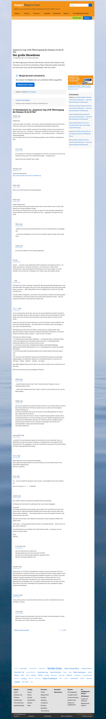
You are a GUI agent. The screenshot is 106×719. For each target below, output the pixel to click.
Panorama (44, 689)
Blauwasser (54, 675)
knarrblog (47, 675)
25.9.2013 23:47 (19, 225)
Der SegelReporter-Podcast (85, 691)
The (15, 703)
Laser (31, 681)
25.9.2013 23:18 (16, 568)
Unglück (17, 682)
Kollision (82, 678)
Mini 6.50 (31, 678)
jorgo (70, 114)
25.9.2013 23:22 (16, 457)
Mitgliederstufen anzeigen (25, 84)
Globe (20, 700)
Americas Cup (19, 672)
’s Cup (20, 695)
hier (47, 103)
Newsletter (57, 689)
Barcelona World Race (30, 672)
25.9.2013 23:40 (16, 201)
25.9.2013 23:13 (16, 596)
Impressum (16, 716)
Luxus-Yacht (62, 675)
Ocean (18, 703)
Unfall (70, 672)
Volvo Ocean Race (71, 668)
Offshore (16, 697)
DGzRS (27, 675)
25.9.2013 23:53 (16, 187)
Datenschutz (31, 716)
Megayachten (45, 695)
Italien (29, 705)
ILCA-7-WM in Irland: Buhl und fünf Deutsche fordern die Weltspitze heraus (80, 134)
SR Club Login (77, 18)
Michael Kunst (72, 700)
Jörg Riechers (77, 675)
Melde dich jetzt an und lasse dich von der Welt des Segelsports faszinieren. (79, 88)
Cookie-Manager (47, 716)
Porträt (64, 672)
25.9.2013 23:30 (16, 282)
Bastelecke (44, 708)
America (16, 695)
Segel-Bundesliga (55, 672)
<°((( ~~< (15, 308)
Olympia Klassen (86, 668)
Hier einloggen (31, 92)
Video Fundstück (50, 678)
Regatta (16, 689)
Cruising (23, 678)
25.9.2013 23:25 (16, 310)
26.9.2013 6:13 (18, 247)
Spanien (29, 703)
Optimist (66, 678)
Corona (16, 668)
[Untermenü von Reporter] (69, 13)
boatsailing (16, 595)
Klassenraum (58, 692)
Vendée (16, 700)
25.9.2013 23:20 (16, 497)
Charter (29, 692)
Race (21, 703)
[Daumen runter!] (13, 144)
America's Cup (43, 672)
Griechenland (31, 700)
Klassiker (43, 697)
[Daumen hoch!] (13, 142)
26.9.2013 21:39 (19, 150)
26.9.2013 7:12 (16, 117)
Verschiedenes (45, 711)
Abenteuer (89, 678)
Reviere (29, 695)
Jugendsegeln (74, 678)
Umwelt (90, 672)
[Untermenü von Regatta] (20, 13)
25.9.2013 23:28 (19, 613)
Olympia (33, 675)
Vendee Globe (54, 668)
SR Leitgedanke (72, 692)
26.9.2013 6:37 (18, 402)
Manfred (71, 106)
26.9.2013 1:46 (16, 170)
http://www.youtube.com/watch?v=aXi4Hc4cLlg (27, 175)
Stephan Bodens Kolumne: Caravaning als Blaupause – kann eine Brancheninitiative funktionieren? (80, 100)
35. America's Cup (87, 675)
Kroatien (29, 697)
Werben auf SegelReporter (66, 716)
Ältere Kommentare (21, 630)
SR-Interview (37, 678)
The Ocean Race (32, 668)
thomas (15, 456)
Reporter (70, 689)
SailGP (22, 675)
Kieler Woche (42, 668)
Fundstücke (44, 703)
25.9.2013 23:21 (16, 478)
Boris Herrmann (80, 672)
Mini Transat (25, 681)
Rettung (16, 675)
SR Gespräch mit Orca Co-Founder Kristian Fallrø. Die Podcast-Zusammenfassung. (79, 125)
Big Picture (16, 678)
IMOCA (40, 675)
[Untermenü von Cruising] (30, 13)
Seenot (60, 678)
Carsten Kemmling (22, 100)
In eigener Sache (72, 695)
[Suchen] (90, 5)
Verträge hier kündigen (87, 716)
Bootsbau (69, 675)
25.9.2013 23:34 (16, 262)
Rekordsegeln (23, 668)
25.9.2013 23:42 (19, 381)
